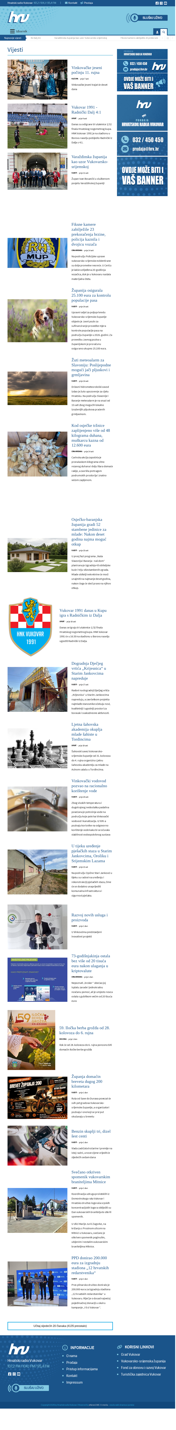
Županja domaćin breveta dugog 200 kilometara (86, 1081)
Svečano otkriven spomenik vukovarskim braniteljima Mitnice (90, 1177)
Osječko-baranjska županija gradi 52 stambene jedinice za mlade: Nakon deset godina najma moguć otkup (88, 531)
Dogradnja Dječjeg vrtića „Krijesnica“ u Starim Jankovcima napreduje (88, 670)
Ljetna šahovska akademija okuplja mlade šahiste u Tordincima (86, 731)
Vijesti (74, 173)
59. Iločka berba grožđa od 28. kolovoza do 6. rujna (84, 1030)
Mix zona (62, 1039)
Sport (73, 118)
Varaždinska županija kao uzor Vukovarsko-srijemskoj (64, 37)
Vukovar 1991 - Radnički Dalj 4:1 (86, 109)
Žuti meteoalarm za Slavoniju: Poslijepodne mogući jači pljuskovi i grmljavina (91, 367)
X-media (104, 1405)
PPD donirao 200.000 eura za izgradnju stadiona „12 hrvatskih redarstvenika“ (90, 1265)
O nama (71, 1356)
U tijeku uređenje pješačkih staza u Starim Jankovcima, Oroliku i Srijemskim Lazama (91, 853)
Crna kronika (76, 250)
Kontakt (72, 3)
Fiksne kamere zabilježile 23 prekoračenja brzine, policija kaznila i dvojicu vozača (88, 234)
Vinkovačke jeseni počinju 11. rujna (86, 70)
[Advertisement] (60, 208)
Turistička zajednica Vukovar (141, 1374)
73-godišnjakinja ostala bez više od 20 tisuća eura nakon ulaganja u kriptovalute (90, 963)
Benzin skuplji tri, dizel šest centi (91, 1133)
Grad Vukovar (130, 1354)
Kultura (74, 79)
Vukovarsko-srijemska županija (143, 1361)
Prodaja (88, 3)
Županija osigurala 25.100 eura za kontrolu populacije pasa (91, 295)
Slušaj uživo (152, 18)
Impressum (74, 1382)
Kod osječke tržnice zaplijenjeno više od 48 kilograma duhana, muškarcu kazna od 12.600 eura (90, 435)
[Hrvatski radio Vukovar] (18, 17)
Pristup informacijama (82, 1369)
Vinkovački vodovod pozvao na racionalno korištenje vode (89, 786)
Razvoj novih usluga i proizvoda (89, 917)
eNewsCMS (94, 1405)
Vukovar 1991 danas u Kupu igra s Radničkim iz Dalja (83, 613)
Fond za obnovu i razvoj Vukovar (143, 1367)
